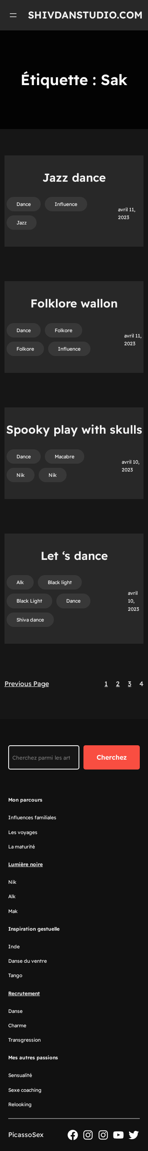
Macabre (64, 456)
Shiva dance (30, 620)
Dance (23, 204)
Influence (66, 204)
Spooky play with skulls (74, 429)
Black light (60, 582)
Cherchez (112, 757)
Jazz (21, 223)
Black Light (29, 601)
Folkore (63, 330)
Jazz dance (74, 177)
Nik (20, 475)
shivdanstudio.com (85, 15)
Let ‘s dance (74, 555)
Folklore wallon (74, 303)
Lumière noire (25, 864)
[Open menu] (13, 15)
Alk (20, 582)
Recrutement (24, 993)
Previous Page (27, 684)
